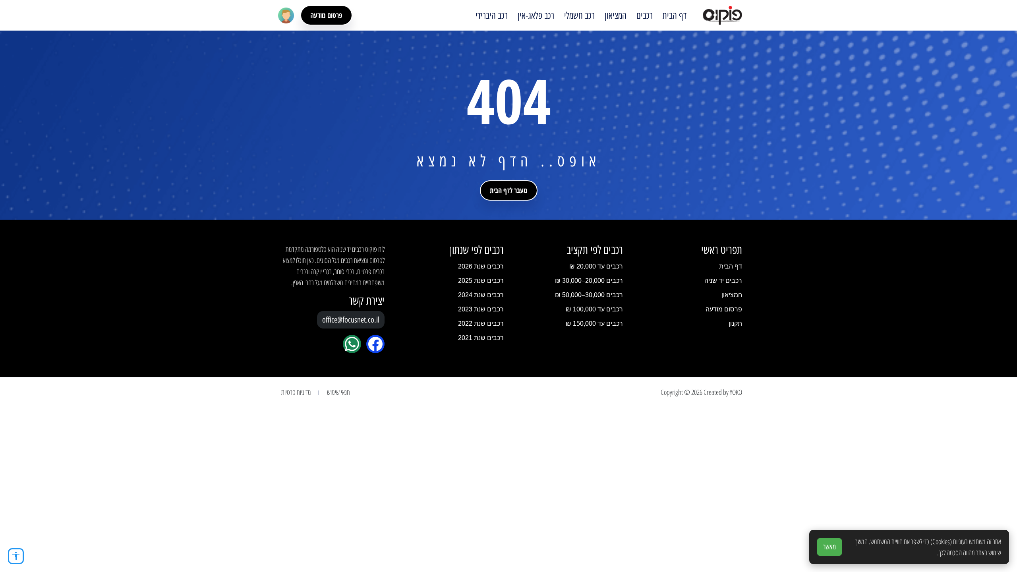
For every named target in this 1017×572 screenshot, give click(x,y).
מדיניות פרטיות (296, 392)
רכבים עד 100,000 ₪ (594, 309)
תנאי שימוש (338, 392)
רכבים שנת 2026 (481, 266)
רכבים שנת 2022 (481, 323)
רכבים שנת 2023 (481, 309)
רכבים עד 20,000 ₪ (596, 266)
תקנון (735, 323)
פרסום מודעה (326, 15)
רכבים (644, 15)
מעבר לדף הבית (509, 190)
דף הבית (674, 15)
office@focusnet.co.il (350, 320)
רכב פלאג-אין (536, 15)
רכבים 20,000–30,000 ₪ (589, 280)
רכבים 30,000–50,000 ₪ (589, 295)
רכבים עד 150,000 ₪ (594, 323)
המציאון (615, 15)
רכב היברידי (492, 15)
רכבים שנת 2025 (481, 280)
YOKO (736, 392)
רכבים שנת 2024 (481, 295)
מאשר (829, 547)
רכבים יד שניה (723, 280)
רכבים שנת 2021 (481, 337)
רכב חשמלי (579, 15)
